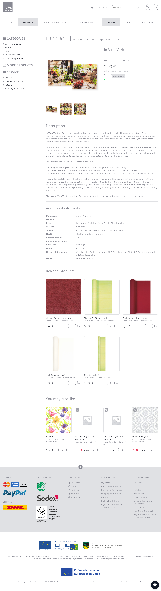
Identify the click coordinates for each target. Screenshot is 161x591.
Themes (111, 22)
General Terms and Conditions (143, 502)
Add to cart (118, 76)
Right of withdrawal (110, 500)
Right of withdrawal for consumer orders (112, 506)
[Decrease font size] (96, 7)
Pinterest (74, 489)
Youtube (74, 493)
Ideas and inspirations (111, 486)
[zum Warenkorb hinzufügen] (78, 326)
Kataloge (138, 489)
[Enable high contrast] (92, 7)
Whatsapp (75, 497)
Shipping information (15, 88)
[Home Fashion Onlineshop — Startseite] (8, 7)
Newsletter (139, 493)
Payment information (15, 81)
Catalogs (138, 486)
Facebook (75, 482)
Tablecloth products (14, 58)
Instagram (75, 486)
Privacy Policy (140, 497)
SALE (127, 22)
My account (106, 482)
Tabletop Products (54, 22)
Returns (8, 84)
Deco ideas (146, 22)
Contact (8, 77)
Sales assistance (12, 54)
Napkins (28, 22)
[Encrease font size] (100, 7)
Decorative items (86, 22)
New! (10, 22)
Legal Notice (140, 507)
